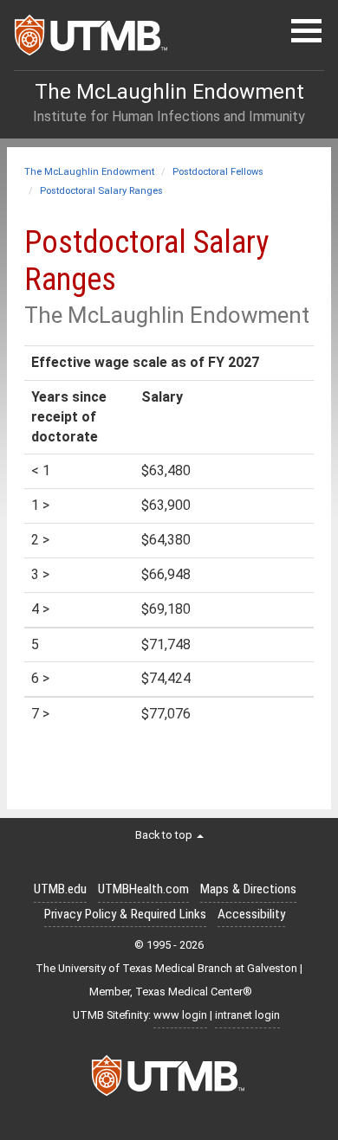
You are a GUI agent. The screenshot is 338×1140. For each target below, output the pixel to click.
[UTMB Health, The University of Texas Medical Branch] (169, 1080)
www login (180, 1014)
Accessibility (251, 914)
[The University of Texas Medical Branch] (92, 40)
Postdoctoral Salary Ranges (101, 190)
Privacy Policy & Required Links (125, 914)
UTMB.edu (60, 889)
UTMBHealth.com (143, 889)
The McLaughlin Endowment (89, 171)
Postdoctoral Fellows (217, 171)
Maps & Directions (248, 889)
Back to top (165, 834)
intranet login (247, 1014)
